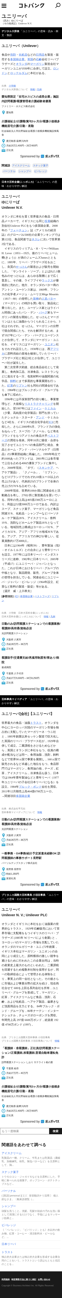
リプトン (21, 385)
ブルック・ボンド (30, 786)
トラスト (36, 722)
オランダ (21, 64)
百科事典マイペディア (14, 699)
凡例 (39, 89)
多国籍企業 (17, 59)
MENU (4, 5)
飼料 (13, 381)
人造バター (49, 298)
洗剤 (13, 54)
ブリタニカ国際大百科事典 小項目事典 (23, 895)
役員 (47, 221)
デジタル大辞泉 (10, 31)
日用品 (40, 54)
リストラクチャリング (38, 403)
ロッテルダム (18, 73)
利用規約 (6, 1279)
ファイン (36, 408)
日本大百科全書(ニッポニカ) (18, 182)
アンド (40, 417)
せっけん (21, 266)
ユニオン (50, 344)
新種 (36, 298)
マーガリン (37, 64)
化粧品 (23, 54)
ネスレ (36, 239)
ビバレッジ (40, 171)
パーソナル (9, 171)
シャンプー (24, 171)
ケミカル (50, 408)
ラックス (47, 280)
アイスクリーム (21, 165)
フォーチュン (18, 230)
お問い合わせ (44, 1279)
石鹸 (39, 59)
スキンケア (46, 467)
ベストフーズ (42, 596)
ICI (51, 422)
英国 (30, 59)
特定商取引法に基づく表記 (23, 1279)
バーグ (43, 312)
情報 (32, 89)
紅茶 (10, 385)
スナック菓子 (40, 165)
